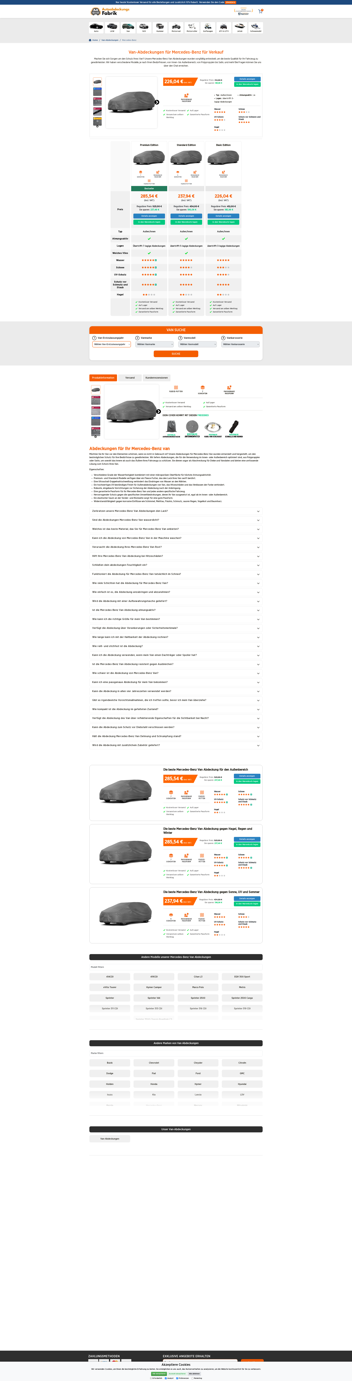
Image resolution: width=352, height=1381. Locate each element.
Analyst (170, 1378)
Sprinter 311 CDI (110, 1008)
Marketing (198, 1378)
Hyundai (242, 1084)
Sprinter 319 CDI (242, 1008)
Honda (154, 1084)
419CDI (154, 977)
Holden (109, 1084)
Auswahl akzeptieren (177, 1374)
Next (157, 102)
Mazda (109, 1105)
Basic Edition (223, 145)
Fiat (154, 1073)
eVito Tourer (109, 987)
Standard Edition (186, 145)
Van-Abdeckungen (109, 40)
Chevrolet (154, 1063)
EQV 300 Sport (242, 977)
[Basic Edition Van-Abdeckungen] (223, 158)
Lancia (198, 1095)
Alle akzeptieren (159, 1374)
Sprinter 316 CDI (198, 1008)
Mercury (198, 1105)
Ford (198, 1073)
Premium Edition (149, 145)
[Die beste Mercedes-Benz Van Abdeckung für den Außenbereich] (125, 792)
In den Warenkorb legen (247, 84)
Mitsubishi (242, 1105)
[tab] (103, 377)
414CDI (109, 977)
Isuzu (109, 1095)
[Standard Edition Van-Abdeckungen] (186, 158)
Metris (242, 987)
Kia (154, 1095)
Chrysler (198, 1063)
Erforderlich (157, 1378)
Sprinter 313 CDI (154, 1008)
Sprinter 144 (154, 998)
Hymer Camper (154, 987)
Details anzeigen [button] (247, 79)
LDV (242, 1095)
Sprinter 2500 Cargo (242, 998)
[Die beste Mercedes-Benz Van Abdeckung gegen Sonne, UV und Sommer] (125, 914)
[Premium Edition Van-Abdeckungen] (149, 158)
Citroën (242, 1063)
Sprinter (110, 998)
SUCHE (176, 353)
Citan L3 (198, 977)
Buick (110, 1063)
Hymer (198, 1084)
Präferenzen (184, 1378)
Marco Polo (198, 987)
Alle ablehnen (194, 1374)
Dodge (109, 1073)
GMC (242, 1073)
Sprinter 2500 (198, 998)
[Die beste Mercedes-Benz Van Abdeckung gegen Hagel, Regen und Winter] (125, 853)
